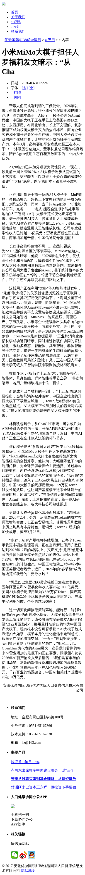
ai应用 (16, 27)
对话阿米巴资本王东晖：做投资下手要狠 (43, 787)
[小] (31, 88)
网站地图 (28, 870)
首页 (14, 12)
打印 (16, 93)
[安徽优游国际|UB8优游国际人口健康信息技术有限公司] (3, 4)
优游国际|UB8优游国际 (23, 40)
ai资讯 (16, 22)
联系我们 (18, 31)
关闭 (16, 97)
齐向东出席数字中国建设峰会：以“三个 (42, 770)
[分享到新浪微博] (23, 855)
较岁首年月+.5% (25, 762)
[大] (25, 88)
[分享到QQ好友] (31, 855)
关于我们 (18, 17)
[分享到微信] (14, 855)
